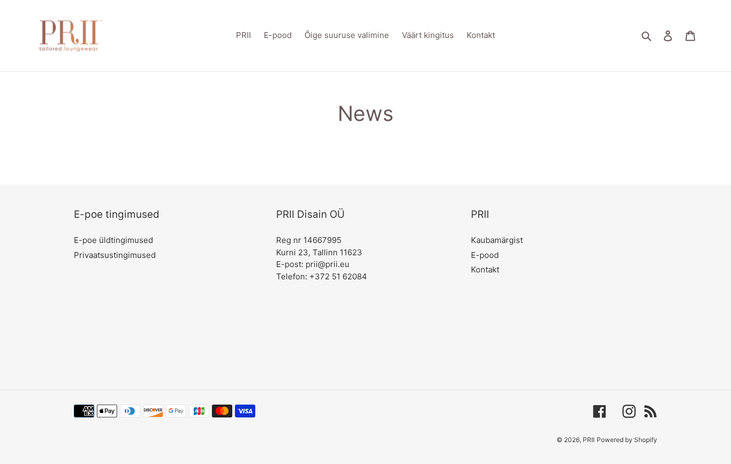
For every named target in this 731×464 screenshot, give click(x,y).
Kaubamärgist (497, 240)
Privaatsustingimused (115, 255)
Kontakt (485, 269)
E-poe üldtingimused (113, 240)
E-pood (485, 255)
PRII (589, 440)
